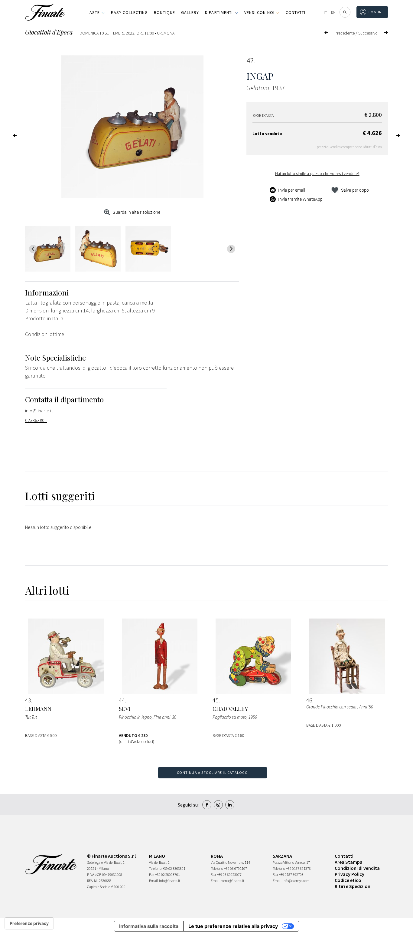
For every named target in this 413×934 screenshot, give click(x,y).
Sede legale (95, 862)
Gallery (190, 12)
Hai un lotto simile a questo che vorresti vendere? (317, 173)
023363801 (36, 420)
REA (90, 880)
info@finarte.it (39, 411)
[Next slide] (231, 249)
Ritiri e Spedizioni (353, 886)
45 (216, 700)
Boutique (164, 12)
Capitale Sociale (98, 886)
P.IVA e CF (94, 874)
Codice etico (348, 880)
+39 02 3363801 (174, 868)
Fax (151, 874)
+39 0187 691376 (298, 868)
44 (122, 700)
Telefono (155, 868)
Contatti (295, 12)
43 (28, 700)
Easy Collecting (129, 12)
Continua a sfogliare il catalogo (212, 772)
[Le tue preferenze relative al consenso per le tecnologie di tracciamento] (29, 923)
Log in (375, 12)
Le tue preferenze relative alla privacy (233, 926)
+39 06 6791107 (235, 868)
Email (153, 880)
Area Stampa (349, 862)
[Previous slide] (33, 249)
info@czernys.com (296, 880)
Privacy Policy (349, 874)
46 (309, 700)
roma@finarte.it (232, 880)
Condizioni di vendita (357, 868)
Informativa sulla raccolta (148, 926)
